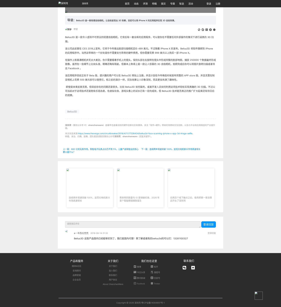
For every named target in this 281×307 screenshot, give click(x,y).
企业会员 (77, 279)
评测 (145, 3)
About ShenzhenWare (113, 284)
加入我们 (113, 270)
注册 (218, 3)
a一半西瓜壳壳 (81, 233)
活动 (190, 3)
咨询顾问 (77, 270)
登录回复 (208, 224)
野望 (76, 29)
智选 (181, 3)
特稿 (154, 3)
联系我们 (113, 275)
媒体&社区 (76, 266)
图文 (163, 3)
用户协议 (113, 279)
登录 (209, 3)
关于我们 (113, 266)
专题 (172, 3)
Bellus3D (72, 111)
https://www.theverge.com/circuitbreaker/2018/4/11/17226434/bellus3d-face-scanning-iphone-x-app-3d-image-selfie (135, 133)
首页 (127, 3)
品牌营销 (77, 275)
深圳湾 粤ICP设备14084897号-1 (149, 302)
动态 (136, 3)
